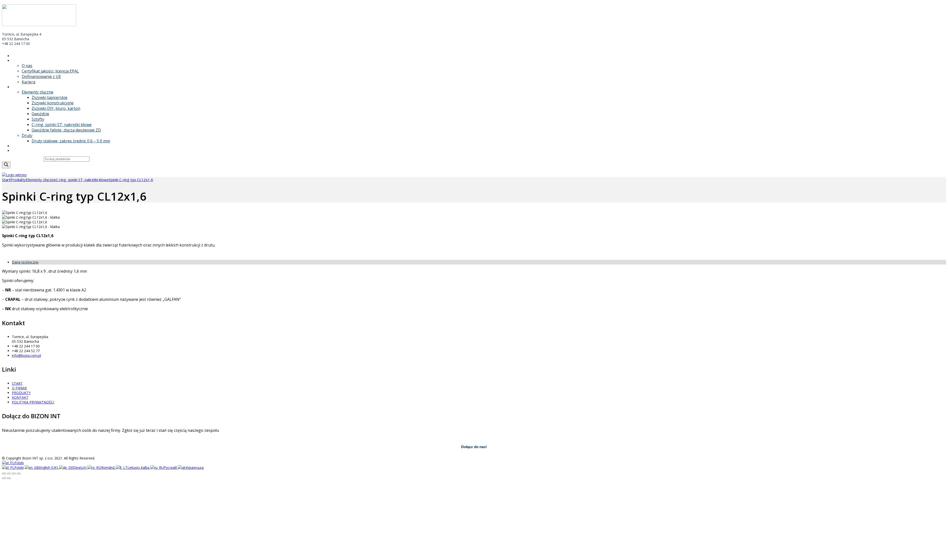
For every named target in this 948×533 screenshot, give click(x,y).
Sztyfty (38, 119)
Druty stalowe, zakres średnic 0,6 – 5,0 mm (71, 141)
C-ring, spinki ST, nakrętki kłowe (62, 124)
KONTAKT (20, 150)
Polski (19, 462)
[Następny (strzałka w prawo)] (9, 478)
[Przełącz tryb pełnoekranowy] (14, 473)
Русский (171, 467)
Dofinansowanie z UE (41, 76)
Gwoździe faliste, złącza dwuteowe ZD (66, 130)
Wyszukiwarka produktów (23, 158)
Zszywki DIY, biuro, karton (56, 108)
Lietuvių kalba (138, 467)
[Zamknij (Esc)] (4, 473)
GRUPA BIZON (24, 146)
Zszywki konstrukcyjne (53, 103)
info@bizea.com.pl (26, 355)
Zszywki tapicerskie (49, 97)
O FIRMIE (19, 60)
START (17, 56)
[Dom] (14, 174)
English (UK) (49, 467)
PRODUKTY (21, 87)
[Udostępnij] (9, 473)
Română (108, 467)
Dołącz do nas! (474, 447)
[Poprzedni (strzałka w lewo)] (4, 478)
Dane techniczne (25, 262)
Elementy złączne (37, 92)
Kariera (28, 82)
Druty (27, 135)
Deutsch (80, 467)
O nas (27, 65)
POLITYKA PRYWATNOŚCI (33, 402)
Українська (194, 467)
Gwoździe (40, 113)
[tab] (479, 262)
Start (6, 179)
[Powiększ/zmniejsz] (19, 473)
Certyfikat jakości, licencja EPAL (50, 71)
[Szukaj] (6, 165)
